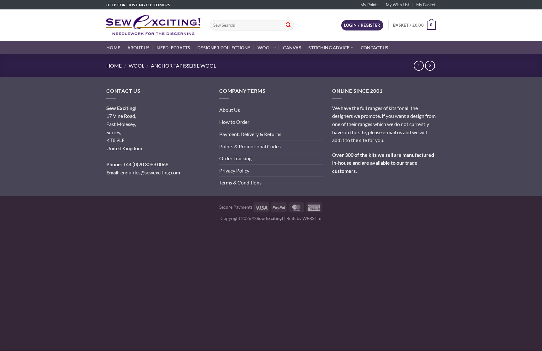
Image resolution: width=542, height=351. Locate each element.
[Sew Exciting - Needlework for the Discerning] (153, 25)
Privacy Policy (234, 170)
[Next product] (418, 65)
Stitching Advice (328, 47)
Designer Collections (224, 47)
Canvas (292, 47)
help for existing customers (138, 5)
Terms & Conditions (240, 182)
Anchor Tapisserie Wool (183, 66)
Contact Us (375, 47)
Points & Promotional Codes (250, 146)
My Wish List (397, 4)
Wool (265, 47)
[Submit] (288, 25)
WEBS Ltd (311, 218)
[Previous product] (430, 65)
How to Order (234, 122)
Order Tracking (235, 158)
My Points (369, 4)
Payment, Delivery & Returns (250, 134)
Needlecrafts (173, 47)
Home (113, 47)
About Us (138, 47)
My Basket (426, 4)
